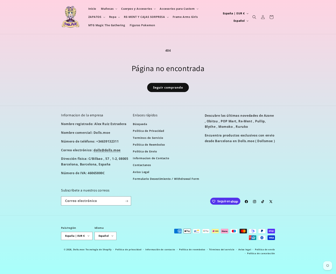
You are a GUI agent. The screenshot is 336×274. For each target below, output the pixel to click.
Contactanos (142, 165)
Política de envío (265, 249)
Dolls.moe (79, 249)
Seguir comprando (168, 87)
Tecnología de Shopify (99, 249)
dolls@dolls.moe (107, 150)
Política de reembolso (192, 249)
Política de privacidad (128, 249)
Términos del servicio (221, 249)
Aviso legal (244, 249)
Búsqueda (140, 124)
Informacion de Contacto (151, 158)
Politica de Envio (145, 151)
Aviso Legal (141, 172)
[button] (109, 9)
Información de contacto (160, 249)
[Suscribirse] (126, 201)
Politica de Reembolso (149, 144)
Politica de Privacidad (148, 131)
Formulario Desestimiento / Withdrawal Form (166, 179)
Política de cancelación (261, 253)
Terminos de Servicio (148, 138)
